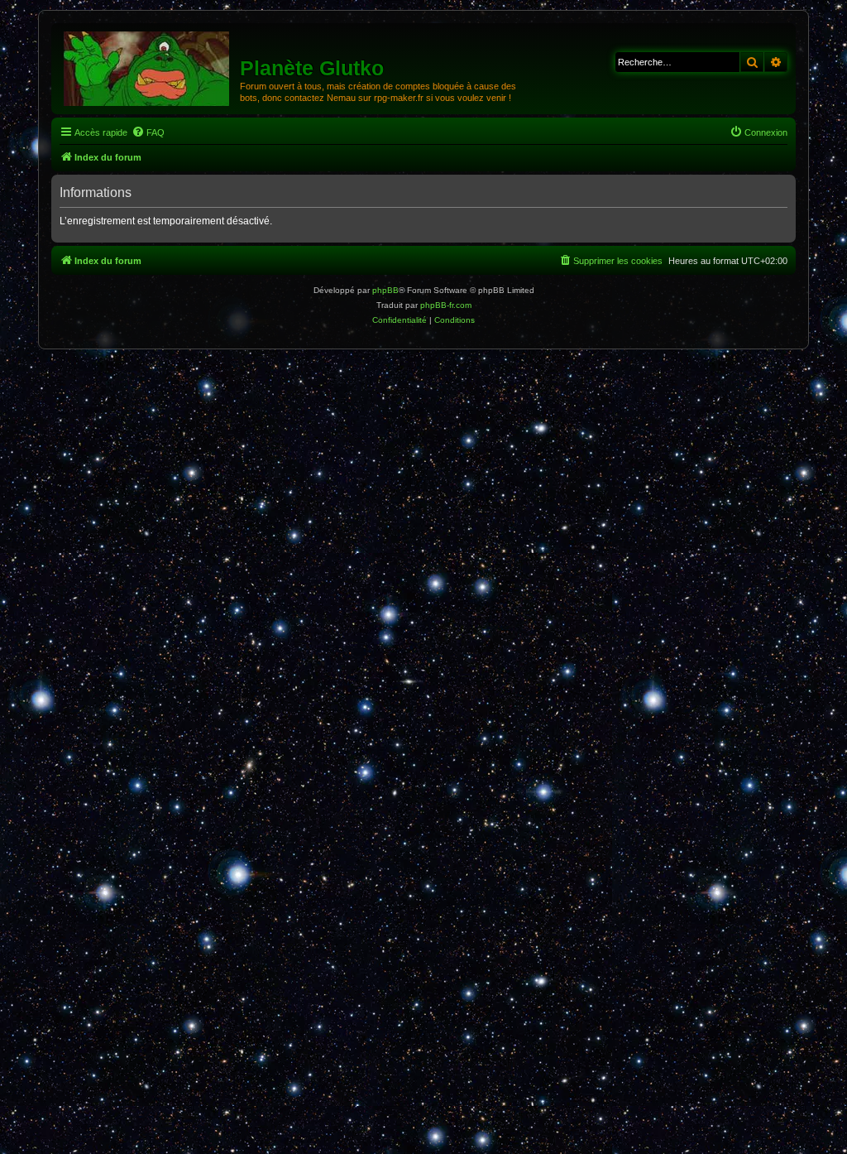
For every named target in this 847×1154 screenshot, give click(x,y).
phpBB (385, 290)
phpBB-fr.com (445, 305)
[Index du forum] (147, 67)
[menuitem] (148, 132)
